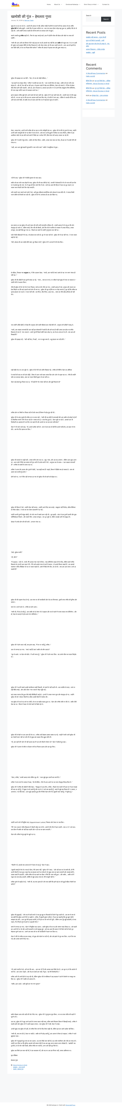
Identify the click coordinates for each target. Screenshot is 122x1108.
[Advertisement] (44, 63)
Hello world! (90, 76)
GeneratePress (70, 1105)
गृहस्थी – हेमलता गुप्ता (18, 1069)
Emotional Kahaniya (72, 4)
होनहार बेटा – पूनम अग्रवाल (100, 95)
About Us (57, 4)
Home (49, 4)
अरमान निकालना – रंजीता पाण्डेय (95, 49)
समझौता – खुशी (90, 52)
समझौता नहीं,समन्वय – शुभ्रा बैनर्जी (96, 37)
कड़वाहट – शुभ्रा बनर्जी (19, 1067)
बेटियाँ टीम (89, 81)
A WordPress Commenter (95, 73)
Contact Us (105, 4)
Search (88, 15)
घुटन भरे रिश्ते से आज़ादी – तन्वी (95, 40)
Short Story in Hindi (90, 4)
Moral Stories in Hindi (20, 1065)
